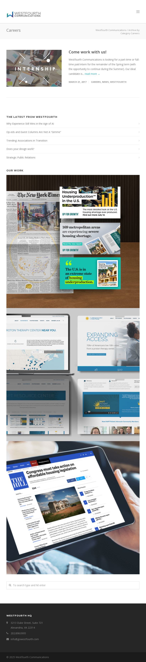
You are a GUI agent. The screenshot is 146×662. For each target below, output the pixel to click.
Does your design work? (20, 149)
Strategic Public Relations (20, 157)
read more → (92, 73)
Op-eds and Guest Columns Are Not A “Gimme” (33, 132)
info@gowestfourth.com (25, 639)
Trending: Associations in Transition (26, 140)
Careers (96, 81)
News (105, 81)
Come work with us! (87, 51)
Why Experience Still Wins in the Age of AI (30, 123)
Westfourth (118, 81)
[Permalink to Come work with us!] (34, 68)
